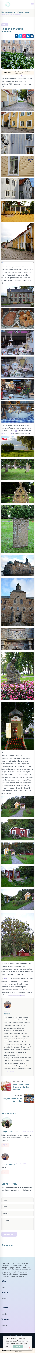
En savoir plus (9, 1071)
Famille (4, 1314)
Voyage (4, 1325)
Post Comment (9, 1234)
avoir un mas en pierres (16, 995)
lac (16, 431)
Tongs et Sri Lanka (9, 1132)
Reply (5, 1145)
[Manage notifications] (29, 1348)
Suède (4, 25)
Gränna (23, 76)
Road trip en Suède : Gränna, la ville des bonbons (21, 1087)
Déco (3, 1287)
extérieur (6, 979)
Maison (4, 1299)
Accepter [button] (18, 1346)
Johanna (7, 1014)
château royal (6, 433)
